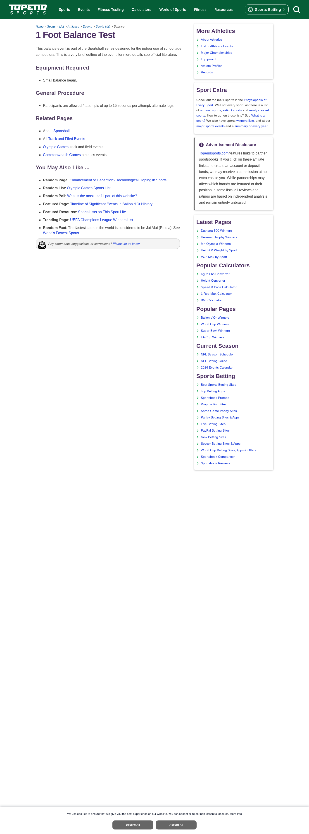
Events (84, 9)
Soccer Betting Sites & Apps (220, 443)
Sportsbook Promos (215, 397)
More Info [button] (236, 813)
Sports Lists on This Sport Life (102, 212)
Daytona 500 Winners (216, 230)
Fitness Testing (111, 9)
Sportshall (61, 131)
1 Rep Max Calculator (216, 293)
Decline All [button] (133, 824)
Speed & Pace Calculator (219, 287)
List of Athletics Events (217, 46)
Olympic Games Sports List (88, 188)
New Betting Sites (213, 437)
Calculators (141, 9)
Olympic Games (56, 147)
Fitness (200, 9)
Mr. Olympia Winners (216, 243)
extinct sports (232, 110)
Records (207, 72)
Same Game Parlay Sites (219, 411)
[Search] (296, 9)
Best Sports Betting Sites (218, 384)
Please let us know (126, 243)
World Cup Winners (215, 324)
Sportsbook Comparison (218, 456)
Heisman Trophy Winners (219, 237)
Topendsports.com (213, 153)
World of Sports (172, 9)
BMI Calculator (211, 300)
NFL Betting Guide (214, 361)
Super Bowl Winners (215, 330)
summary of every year (251, 126)
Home (39, 26)
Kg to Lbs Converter (215, 274)
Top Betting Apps (213, 391)
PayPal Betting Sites (215, 430)
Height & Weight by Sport (219, 250)
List (61, 26)
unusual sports (210, 110)
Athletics (73, 26)
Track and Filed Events (66, 139)
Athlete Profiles (211, 66)
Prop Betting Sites (213, 404)
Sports (64, 9)
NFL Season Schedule (217, 354)
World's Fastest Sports (61, 233)
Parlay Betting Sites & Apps (220, 417)
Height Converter (213, 280)
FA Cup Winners (212, 337)
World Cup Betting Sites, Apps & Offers (228, 450)
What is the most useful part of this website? (102, 196)
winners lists (245, 120)
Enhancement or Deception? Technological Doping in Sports (117, 180)
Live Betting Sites (213, 424)
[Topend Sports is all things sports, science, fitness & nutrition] (28, 9)
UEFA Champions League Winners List (101, 220)
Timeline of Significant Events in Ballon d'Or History (111, 204)
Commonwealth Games (62, 155)
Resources (223, 9)
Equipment (208, 59)
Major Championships (216, 52)
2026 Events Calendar (217, 367)
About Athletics (211, 39)
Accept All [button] (176, 824)
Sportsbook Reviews (215, 463)
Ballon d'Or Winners (215, 317)
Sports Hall (103, 26)
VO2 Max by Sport (214, 257)
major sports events (210, 126)
